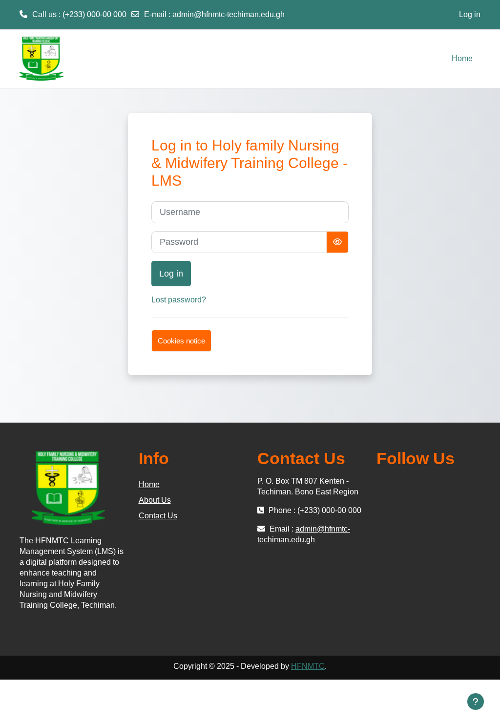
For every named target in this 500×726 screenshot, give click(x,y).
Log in (469, 14)
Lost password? (178, 300)
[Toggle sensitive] (337, 242)
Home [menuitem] (462, 58)
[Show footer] (475, 701)
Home (149, 484)
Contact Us (158, 516)
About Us (155, 500)
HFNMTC (308, 666)
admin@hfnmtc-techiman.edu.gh (228, 14)
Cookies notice (181, 341)
